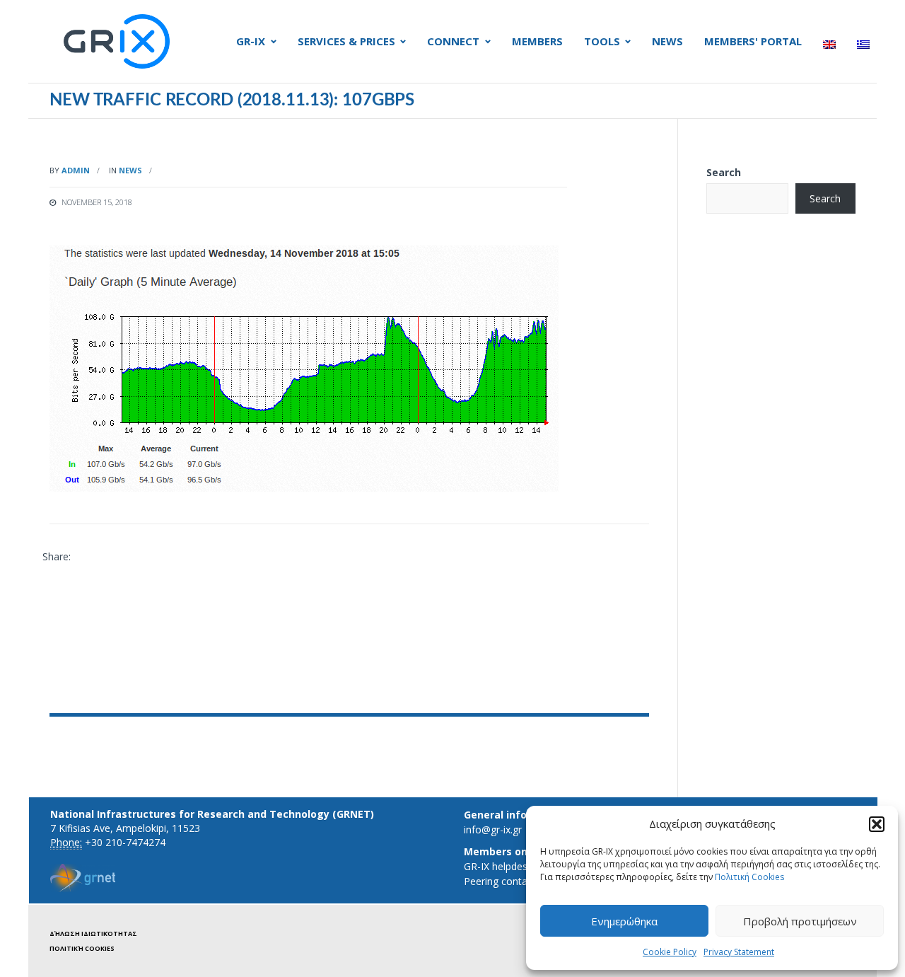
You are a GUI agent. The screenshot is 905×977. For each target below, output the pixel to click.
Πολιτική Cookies (749, 877)
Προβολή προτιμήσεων (800, 921)
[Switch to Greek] (863, 45)
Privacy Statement (738, 952)
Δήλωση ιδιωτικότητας (93, 933)
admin (76, 170)
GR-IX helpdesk (498, 866)
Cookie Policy (669, 952)
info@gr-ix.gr (493, 829)
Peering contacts (502, 881)
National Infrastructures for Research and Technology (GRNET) (212, 814)
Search (723, 172)
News (130, 170)
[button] (877, 824)
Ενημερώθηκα (624, 921)
